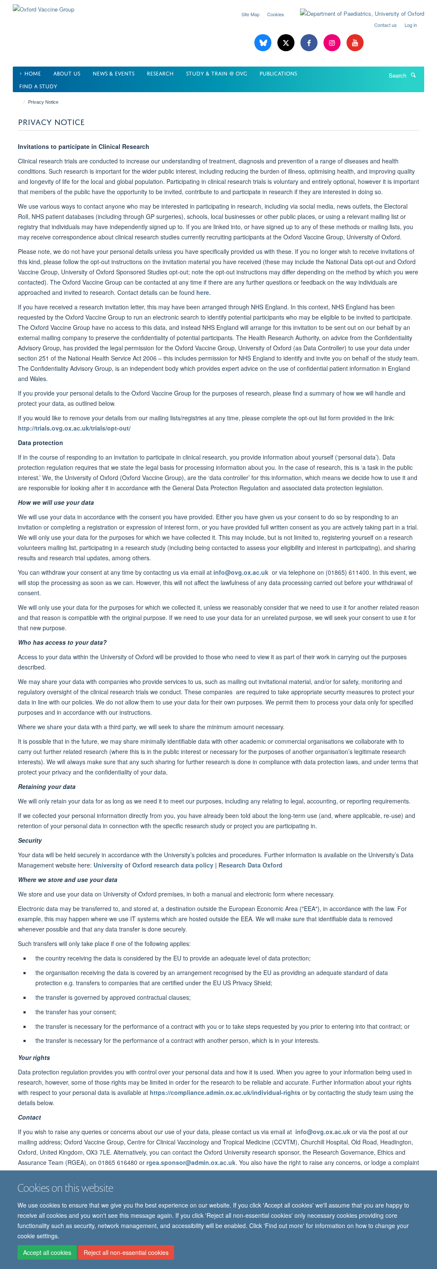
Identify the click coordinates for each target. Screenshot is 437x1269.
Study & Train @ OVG (216, 73)
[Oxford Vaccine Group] (43, 6)
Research (160, 73)
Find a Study (38, 85)
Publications (278, 73)
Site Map (250, 14)
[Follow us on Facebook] (309, 43)
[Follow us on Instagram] (332, 43)
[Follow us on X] (286, 43)
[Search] (413, 74)
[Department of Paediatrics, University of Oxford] (355, 14)
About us (66, 73)
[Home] (20, 102)
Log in (411, 24)
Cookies (275, 14)
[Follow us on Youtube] (355, 43)
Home (32, 73)
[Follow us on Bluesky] (263, 43)
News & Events (113, 73)
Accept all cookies (47, 1252)
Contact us (385, 24)
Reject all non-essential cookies (126, 1252)
